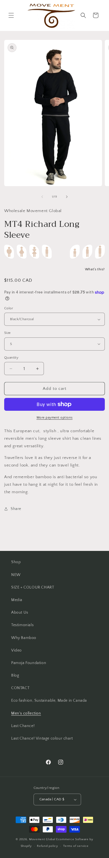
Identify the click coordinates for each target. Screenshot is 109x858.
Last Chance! (23, 726)
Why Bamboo (23, 638)
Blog (15, 675)
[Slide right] (67, 197)
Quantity (11, 357)
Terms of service (75, 846)
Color (8, 308)
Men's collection (26, 713)
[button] (11, 15)
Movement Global (42, 839)
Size (7, 333)
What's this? (95, 269)
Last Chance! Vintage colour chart (42, 738)
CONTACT (20, 688)
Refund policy (47, 846)
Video (16, 650)
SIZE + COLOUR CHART (32, 587)
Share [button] (16, 509)
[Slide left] (42, 197)
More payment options (55, 417)
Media (16, 600)
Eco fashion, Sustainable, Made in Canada (49, 700)
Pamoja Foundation (28, 663)
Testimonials (22, 625)
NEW (16, 575)
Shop (16, 562)
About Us (19, 612)
